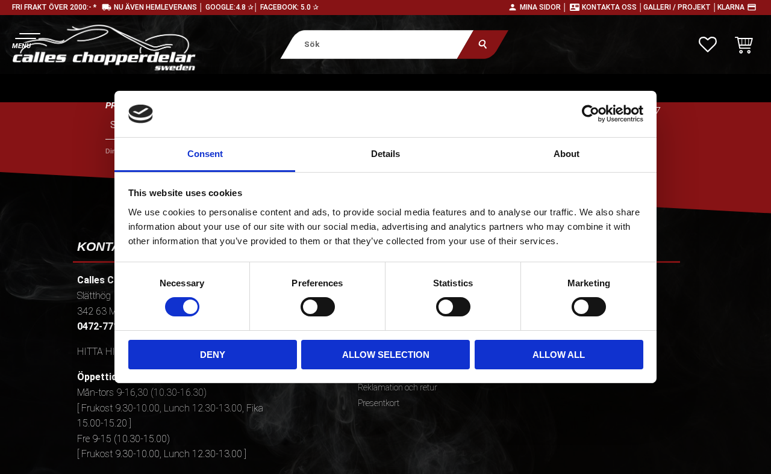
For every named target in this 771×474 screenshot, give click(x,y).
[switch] (318, 306)
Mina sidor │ (543, 7)
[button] (25, 39)
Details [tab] (385, 154)
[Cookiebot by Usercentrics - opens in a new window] (590, 114)
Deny (212, 354)
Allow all (558, 354)
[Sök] (482, 44)
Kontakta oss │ (612, 7)
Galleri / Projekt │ (680, 7)
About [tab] (566, 154)
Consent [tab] (205, 154)
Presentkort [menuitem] (378, 403)
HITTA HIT (98, 351)
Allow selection (385, 354)
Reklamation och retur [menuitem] (397, 388)
